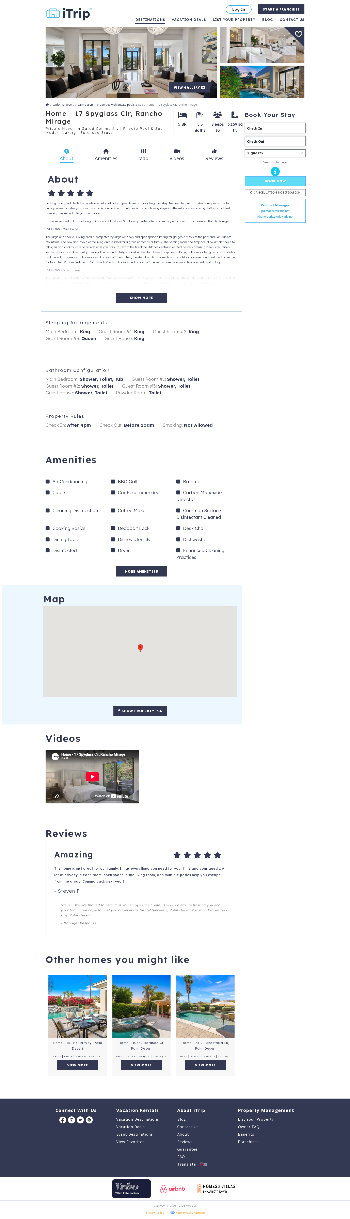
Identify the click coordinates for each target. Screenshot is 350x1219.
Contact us (292, 19)
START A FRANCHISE (281, 9)
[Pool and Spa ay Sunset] (262, 81)
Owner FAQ (248, 1126)
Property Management (266, 1110)
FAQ (181, 1156)
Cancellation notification (277, 192)
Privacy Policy (154, 1213)
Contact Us (188, 1126)
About (183, 1134)
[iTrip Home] (47, 104)
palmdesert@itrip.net (275, 211)
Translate (188, 1164)
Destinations (150, 19)
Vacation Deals (189, 19)
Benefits (246, 1134)
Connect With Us (76, 1110)
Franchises (248, 1141)
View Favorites (130, 1141)
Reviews (184, 1141)
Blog (267, 19)
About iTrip (191, 1110)
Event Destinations (134, 1134)
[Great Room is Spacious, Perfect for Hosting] (131, 62)
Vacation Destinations (137, 1119)
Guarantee (187, 1149)
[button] (140, 648)
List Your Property (234, 19)
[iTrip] (69, 13)
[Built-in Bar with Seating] (262, 45)
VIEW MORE (77, 1065)
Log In (238, 9)
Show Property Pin (141, 711)
